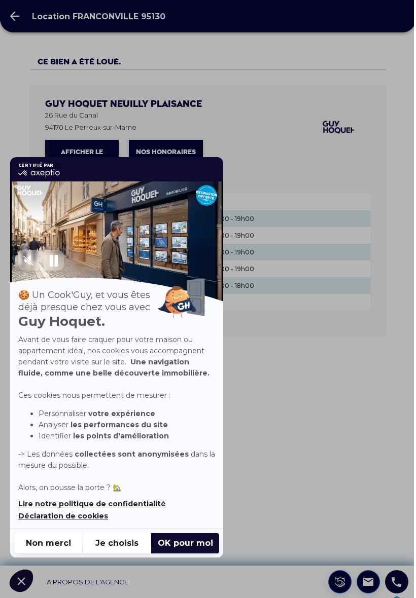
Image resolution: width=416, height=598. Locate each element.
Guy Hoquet (123, 104)
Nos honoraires (166, 152)
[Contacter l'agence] (368, 581)
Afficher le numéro (82, 156)
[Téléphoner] (396, 581)
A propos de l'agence (87, 582)
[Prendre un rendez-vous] (340, 581)
